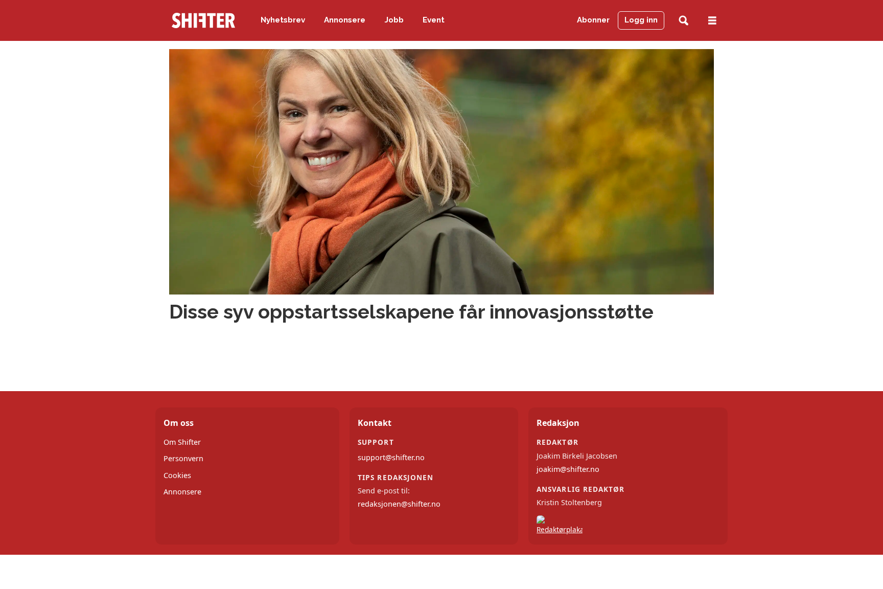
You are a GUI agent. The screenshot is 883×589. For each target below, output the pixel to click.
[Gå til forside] (203, 20)
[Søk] (683, 20)
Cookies (177, 475)
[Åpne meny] (712, 21)
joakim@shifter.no (568, 469)
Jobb (394, 20)
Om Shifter (182, 442)
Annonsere (344, 20)
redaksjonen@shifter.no (399, 504)
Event (434, 20)
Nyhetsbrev (283, 20)
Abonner (593, 20)
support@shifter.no (391, 457)
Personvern (183, 458)
